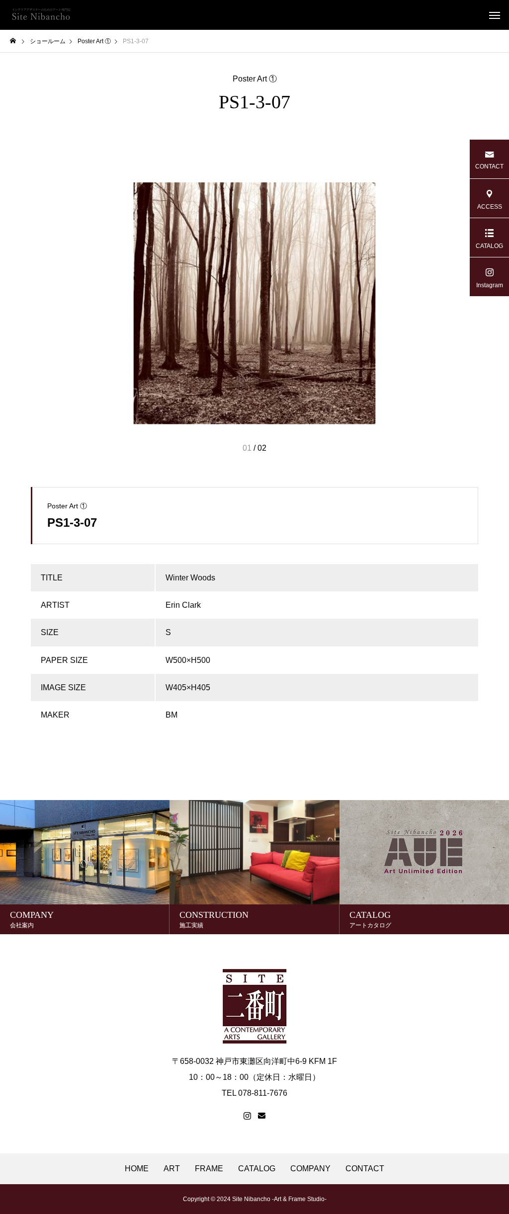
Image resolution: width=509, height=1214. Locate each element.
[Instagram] (247, 1116)
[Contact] (261, 1116)
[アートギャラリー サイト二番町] (41, 15)
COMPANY (310, 1169)
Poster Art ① (255, 79)
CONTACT (364, 1169)
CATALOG (256, 1169)
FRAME (209, 1169)
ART (172, 1169)
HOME (137, 1169)
